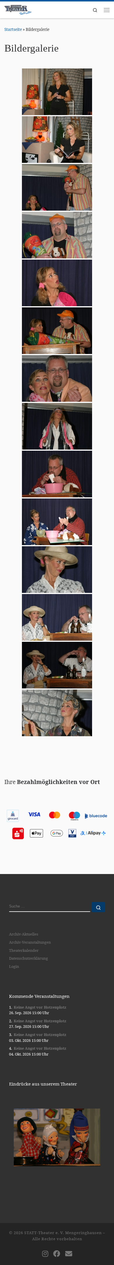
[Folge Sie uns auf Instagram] (45, 1253)
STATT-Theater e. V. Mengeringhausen (63, 1232)
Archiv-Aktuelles (23, 934)
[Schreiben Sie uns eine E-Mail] (68, 1253)
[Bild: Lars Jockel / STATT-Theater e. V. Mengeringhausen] (57, 91)
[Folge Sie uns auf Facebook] (56, 1253)
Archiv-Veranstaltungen (30, 942)
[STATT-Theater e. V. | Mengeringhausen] (18, 9)
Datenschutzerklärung (28, 958)
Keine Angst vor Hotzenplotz (40, 1007)
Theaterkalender (24, 950)
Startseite (13, 29)
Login (14, 966)
